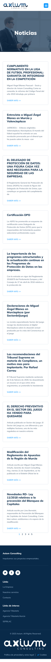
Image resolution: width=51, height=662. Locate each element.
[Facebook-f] (11, 572)
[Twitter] (5, 572)
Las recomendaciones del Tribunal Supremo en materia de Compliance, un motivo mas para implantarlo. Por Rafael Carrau (24, 362)
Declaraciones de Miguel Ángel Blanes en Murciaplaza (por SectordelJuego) (23, 310)
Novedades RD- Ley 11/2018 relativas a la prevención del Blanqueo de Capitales (25, 499)
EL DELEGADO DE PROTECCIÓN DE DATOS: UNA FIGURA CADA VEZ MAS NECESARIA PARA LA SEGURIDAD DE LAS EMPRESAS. (25, 168)
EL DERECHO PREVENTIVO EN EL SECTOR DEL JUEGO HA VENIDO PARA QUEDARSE (25, 411)
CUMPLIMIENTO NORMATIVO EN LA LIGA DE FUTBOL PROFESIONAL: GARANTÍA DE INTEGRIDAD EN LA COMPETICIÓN (25, 72)
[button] (46, 5)
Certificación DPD (18, 215)
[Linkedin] (17, 572)
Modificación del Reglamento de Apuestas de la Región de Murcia (23, 455)
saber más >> (14, 100)
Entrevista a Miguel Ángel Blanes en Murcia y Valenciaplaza (24, 118)
